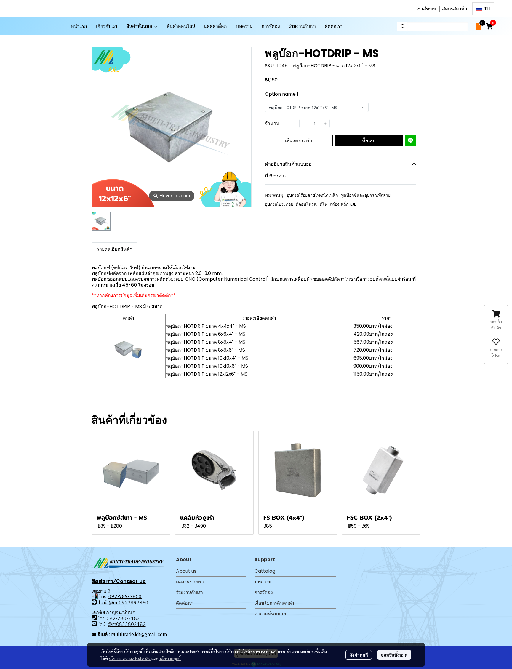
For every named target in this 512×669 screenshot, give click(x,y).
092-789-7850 (125, 596)
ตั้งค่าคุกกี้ (358, 654)
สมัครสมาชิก (454, 8)
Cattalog (265, 571)
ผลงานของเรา (190, 581)
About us (186, 571)
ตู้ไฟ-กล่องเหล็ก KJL (338, 204)
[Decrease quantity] (304, 123)
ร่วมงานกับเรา (189, 592)
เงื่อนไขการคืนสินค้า (274, 603)
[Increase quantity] (325, 123)
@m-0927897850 (128, 603)
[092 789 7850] (94, 602)
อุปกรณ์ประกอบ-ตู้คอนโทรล (291, 204)
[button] (483, 8)
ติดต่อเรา (185, 603)
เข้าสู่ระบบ (426, 8)
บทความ (263, 581)
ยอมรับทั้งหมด (394, 654)
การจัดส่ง (264, 592)
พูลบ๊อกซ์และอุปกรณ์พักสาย (366, 195)
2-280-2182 (126, 618)
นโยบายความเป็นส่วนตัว (130, 658)
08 (110, 618)
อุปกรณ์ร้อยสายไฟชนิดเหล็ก (313, 195)
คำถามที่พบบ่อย (270, 613)
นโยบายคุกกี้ (170, 658)
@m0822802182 (127, 624)
